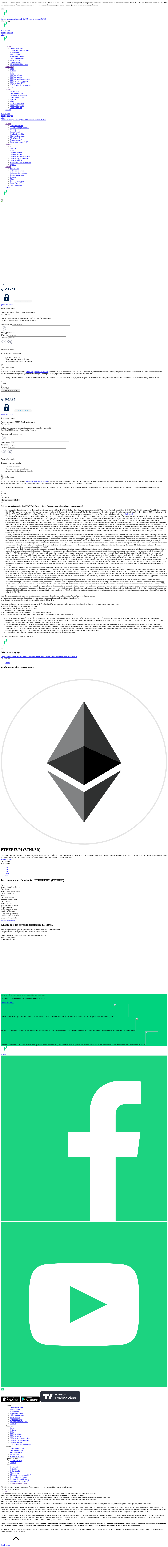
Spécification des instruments (20, 85)
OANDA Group (16, 1461)
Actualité (13, 1469)
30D (7, 873)
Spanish (19, 657)
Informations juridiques (18, 1477)
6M (6, 875)
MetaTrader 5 (15, 61)
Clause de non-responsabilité (20, 1475)
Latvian (47, 657)
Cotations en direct (17, 93)
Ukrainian (73, 657)
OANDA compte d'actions (19, 50)
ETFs (12, 73)
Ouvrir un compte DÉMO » (10, 390)
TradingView (15, 52)
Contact (8, 110)
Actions (13, 71)
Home (7, 663)
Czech (42, 657)
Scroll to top (5, 1545)
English (3, 657)
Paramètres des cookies (18, 1483)
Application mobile (17, 56)
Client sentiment (16, 108)
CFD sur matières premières (20, 79)
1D (6, 869)
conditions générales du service (37, 372)
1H (6, 867)
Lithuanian (54, 657)
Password (4, 337)
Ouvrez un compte (7, 1003)
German (24, 657)
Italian (13, 657)
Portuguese (31, 657)
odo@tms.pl (128, 514)
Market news (14, 91)
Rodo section (5, 314)
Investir (8, 46)
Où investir (9, 67)
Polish (67, 657)
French (8, 657)
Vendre (3, 859)
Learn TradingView (17, 106)
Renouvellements (16, 1452)
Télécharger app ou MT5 (19, 65)
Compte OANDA (16, 48)
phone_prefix (6, 333)
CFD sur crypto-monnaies (19, 81)
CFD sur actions (16, 75)
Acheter (9, 859)
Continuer (4, 1491)
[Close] (2, 9)
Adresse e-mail (6, 324)
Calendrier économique (18, 95)
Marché (8, 89)
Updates (13, 99)
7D (6, 871)
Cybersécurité (15, 1471)
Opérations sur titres (17, 97)
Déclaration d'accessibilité (19, 1481)
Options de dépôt (16, 63)
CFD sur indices (16, 77)
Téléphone (5, 335)
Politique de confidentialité (19, 1479)
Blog (12, 102)
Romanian (61, 657)
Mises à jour (14, 1473)
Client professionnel (17, 58)
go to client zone (7, 305)
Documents (14, 1467)
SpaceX (13, 87)
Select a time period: (8, 938)
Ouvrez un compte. (8, 920)
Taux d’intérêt (15, 54)
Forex (12, 69)
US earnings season (17, 104)
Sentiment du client (17, 1457)
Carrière (13, 1463)
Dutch (37, 657)
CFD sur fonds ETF (17, 83)
